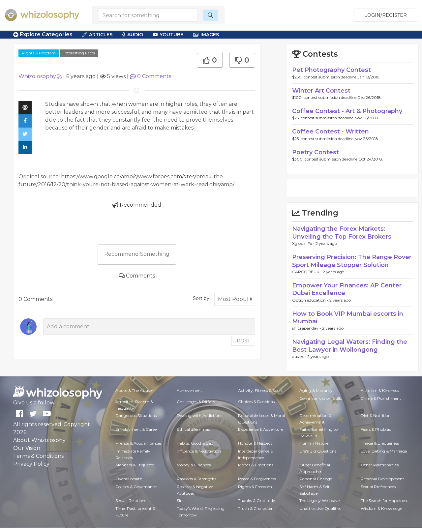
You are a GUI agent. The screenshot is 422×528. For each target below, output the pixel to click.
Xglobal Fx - (304, 243)
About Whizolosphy (39, 440)
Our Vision (26, 448)
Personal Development (382, 478)
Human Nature (313, 443)
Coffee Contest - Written (330, 131)
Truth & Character (255, 508)
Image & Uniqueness (380, 443)
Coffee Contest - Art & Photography (347, 111)
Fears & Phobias (376, 429)
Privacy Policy (31, 464)
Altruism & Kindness (380, 390)
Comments (154, 76)
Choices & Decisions (256, 401)
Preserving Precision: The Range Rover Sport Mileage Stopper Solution (351, 260)
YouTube (171, 35)
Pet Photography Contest (331, 69)
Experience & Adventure (260, 429)
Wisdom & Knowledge (381, 508)
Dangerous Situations (136, 415)
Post (243, 341)
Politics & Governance (136, 486)
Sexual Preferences (378, 486)
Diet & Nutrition (376, 415)
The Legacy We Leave (319, 500)
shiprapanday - (307, 328)
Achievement (189, 390)
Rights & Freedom (39, 52)
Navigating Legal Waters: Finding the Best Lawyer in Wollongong (349, 345)
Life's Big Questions (317, 451)
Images (209, 35)
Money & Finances (194, 464)
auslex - (299, 356)
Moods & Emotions (255, 464)
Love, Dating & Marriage (384, 451)
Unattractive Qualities (320, 508)
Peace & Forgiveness (257, 478)
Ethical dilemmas (193, 429)
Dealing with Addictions (199, 415)
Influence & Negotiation (199, 451)
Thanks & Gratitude (256, 500)
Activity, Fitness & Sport (260, 390)
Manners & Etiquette (134, 464)
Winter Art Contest (321, 90)
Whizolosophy (37, 76)
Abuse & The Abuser (134, 390)
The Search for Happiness (384, 500)
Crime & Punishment (381, 398)
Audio (135, 35)
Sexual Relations (130, 500)
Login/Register (385, 15)
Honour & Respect (255, 443)
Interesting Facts (79, 52)
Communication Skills (320, 398)
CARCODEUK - (307, 271)
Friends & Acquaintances (138, 443)
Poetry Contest (315, 152)
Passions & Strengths (196, 478)
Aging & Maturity (316, 390)
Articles (100, 35)
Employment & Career (136, 429)
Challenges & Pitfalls (196, 401)
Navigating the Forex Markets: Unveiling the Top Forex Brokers (341, 232)
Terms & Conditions (38, 456)
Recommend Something (136, 254)
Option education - (310, 300)
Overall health (128, 478)
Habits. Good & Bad (195, 443)
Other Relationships (380, 464)
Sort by (201, 298)
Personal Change (315, 478)
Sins (180, 500)
